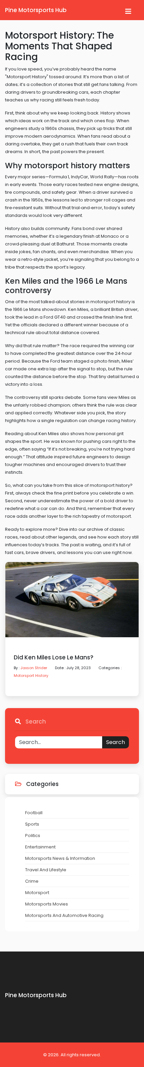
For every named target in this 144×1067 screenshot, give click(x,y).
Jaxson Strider (33, 667)
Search (115, 742)
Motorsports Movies (46, 904)
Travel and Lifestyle (45, 870)
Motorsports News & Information (60, 858)
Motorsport (37, 892)
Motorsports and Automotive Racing (64, 915)
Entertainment (40, 847)
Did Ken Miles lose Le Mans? (53, 657)
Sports (32, 824)
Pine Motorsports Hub (36, 10)
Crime (32, 881)
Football (34, 812)
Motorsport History (31, 675)
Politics (32, 835)
